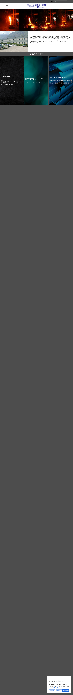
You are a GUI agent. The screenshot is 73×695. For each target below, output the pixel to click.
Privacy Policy (56, 687)
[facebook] (52, 1)
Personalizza (51, 690)
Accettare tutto (66, 690)
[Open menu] (8, 6)
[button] (2, 81)
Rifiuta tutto (58, 690)
